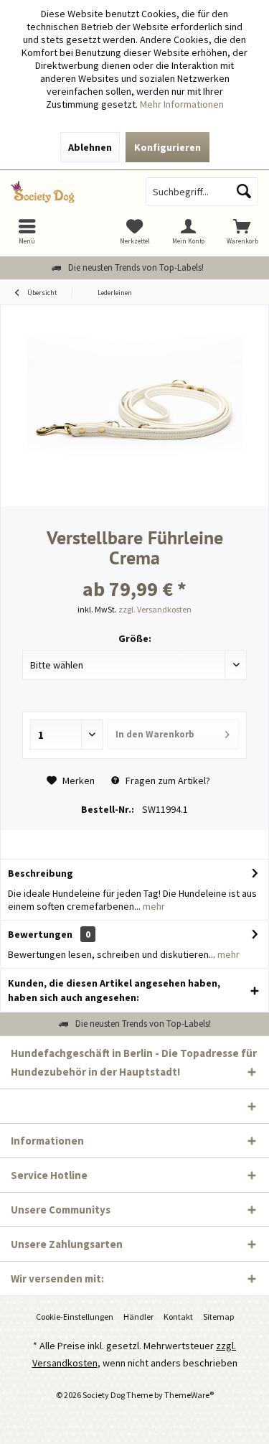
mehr (153, 906)
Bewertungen (40, 934)
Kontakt (178, 1316)
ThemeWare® (189, 1394)
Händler (138, 1316)
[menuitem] (242, 231)
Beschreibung (40, 873)
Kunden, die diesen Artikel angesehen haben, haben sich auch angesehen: (114, 990)
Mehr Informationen (182, 104)
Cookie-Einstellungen (74, 1316)
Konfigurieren (167, 147)
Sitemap (218, 1316)
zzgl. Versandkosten (155, 609)
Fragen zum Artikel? (166, 780)
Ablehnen (90, 147)
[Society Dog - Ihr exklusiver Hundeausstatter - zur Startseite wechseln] (67, 191)
